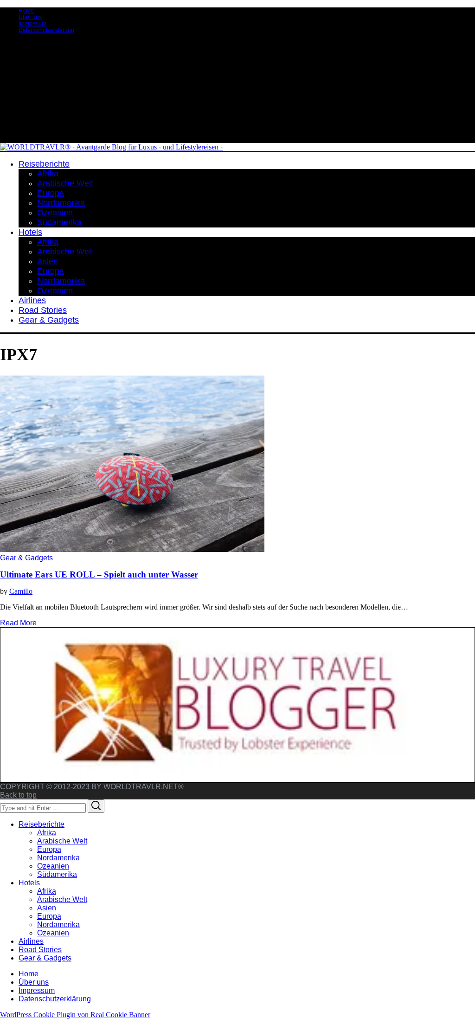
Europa (49, 849)
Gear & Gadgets (26, 558)
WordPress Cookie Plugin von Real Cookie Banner (75, 1015)
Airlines (31, 941)
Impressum (32, 23)
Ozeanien (53, 866)
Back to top (18, 795)
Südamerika (57, 874)
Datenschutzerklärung (46, 30)
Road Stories (40, 950)
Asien (46, 908)
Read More (18, 623)
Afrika (46, 833)
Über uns (30, 17)
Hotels (29, 883)
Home (26, 10)
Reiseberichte (41, 824)
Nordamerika (58, 858)
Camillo (20, 591)
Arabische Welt (62, 841)
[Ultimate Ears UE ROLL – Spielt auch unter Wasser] (132, 549)
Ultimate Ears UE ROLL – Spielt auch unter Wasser (99, 574)
